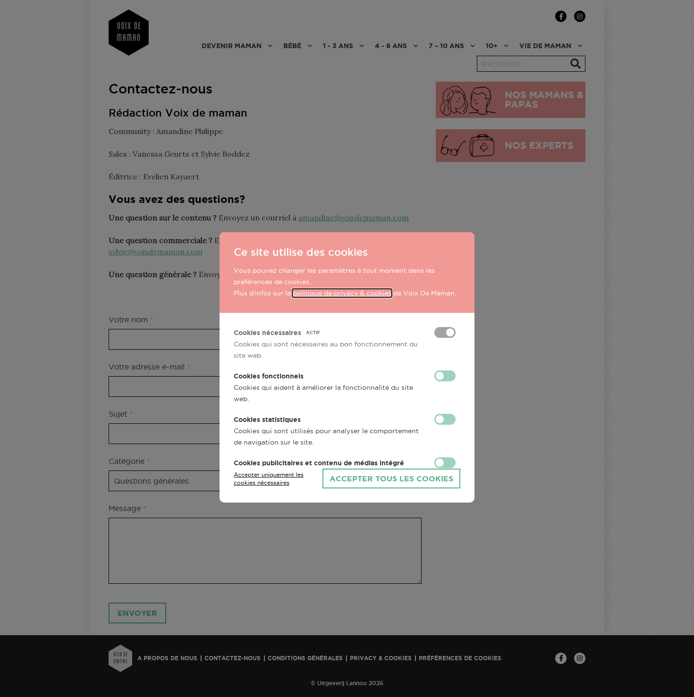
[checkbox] (445, 332)
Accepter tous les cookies (391, 478)
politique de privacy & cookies (342, 293)
